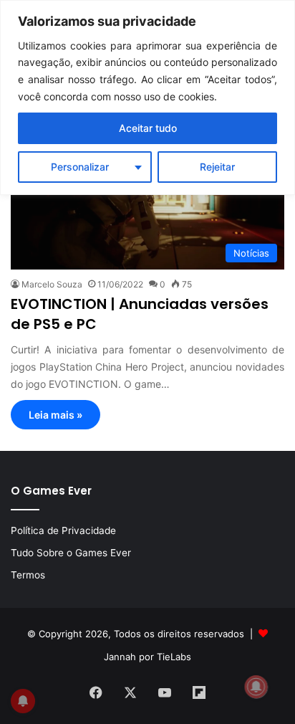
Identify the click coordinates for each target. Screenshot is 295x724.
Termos (28, 575)
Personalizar (80, 167)
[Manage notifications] (256, 686)
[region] (147, 97)
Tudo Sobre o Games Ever (71, 552)
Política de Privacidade (63, 530)
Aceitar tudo (148, 128)
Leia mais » (55, 415)
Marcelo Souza (51, 284)
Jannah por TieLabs (147, 656)
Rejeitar (217, 167)
